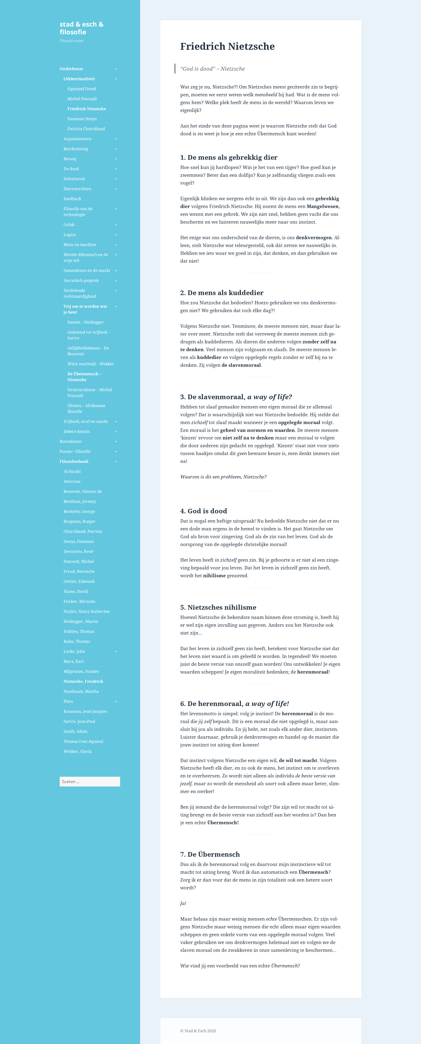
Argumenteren (77, 138)
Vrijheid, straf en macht (86, 421)
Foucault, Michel (79, 561)
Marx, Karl (74, 661)
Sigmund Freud (81, 88)
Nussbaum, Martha (81, 691)
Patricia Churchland (86, 128)
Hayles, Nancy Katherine (87, 611)
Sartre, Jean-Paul (79, 721)
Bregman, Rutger (80, 521)
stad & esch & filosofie (82, 28)
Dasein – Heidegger (85, 322)
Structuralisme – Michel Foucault (89, 392)
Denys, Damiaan (79, 541)
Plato (68, 701)
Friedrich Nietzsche (86, 108)
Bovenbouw (71, 441)
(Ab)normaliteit (79, 78)
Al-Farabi (72, 471)
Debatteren (74, 178)
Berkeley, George (79, 511)
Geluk (69, 224)
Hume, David (76, 591)
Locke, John (74, 651)
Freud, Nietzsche (79, 571)
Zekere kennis (77, 431)
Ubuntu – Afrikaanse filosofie (86, 408)
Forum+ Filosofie (75, 451)
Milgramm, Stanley (81, 671)
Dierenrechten (77, 188)
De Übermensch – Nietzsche (84, 376)
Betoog (70, 158)
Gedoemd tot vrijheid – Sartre (88, 335)
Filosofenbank (74, 461)
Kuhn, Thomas (77, 641)
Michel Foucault (82, 98)
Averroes (72, 481)
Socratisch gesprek (81, 280)
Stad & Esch (195, 1031)
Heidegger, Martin (81, 621)
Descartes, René (78, 551)
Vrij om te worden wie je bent (85, 309)
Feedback (72, 198)
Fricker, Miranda (79, 601)
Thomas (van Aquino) (83, 741)
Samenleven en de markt (87, 270)
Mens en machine (80, 244)
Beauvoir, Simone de (83, 491)
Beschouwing (76, 148)
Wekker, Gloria (78, 751)
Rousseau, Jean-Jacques (85, 711)
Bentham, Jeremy (80, 501)
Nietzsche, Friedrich (83, 681)
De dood (71, 168)
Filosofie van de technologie (78, 211)
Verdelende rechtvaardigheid (80, 293)
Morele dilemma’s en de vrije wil (86, 257)
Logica (70, 234)
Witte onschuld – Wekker (90, 364)
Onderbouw (71, 68)
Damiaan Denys (82, 118)
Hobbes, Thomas (79, 631)
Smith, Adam (75, 731)
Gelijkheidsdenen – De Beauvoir (88, 351)
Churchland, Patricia (83, 531)
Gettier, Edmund (79, 581)
